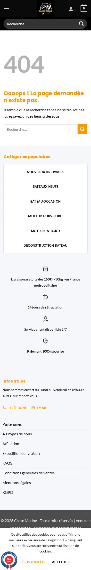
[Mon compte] (70, 8)
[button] (6, 8)
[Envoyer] (81, 23)
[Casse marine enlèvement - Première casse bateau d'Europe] (45, 8)
